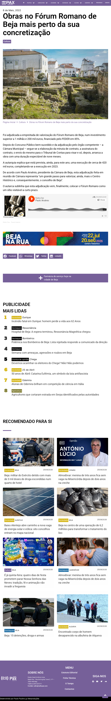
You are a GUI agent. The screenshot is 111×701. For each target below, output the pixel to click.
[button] (10, 256)
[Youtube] (97, 681)
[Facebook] (93, 681)
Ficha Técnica (69, 678)
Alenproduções (33, 699)
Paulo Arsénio (15, 222)
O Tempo (69, 683)
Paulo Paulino (19, 699)
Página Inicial (9, 122)
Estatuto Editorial (69, 672)
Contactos (69, 689)
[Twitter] (101, 681)
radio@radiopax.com (41, 686)
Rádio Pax (6, 222)
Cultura (7, 41)
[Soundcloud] (105, 681)
